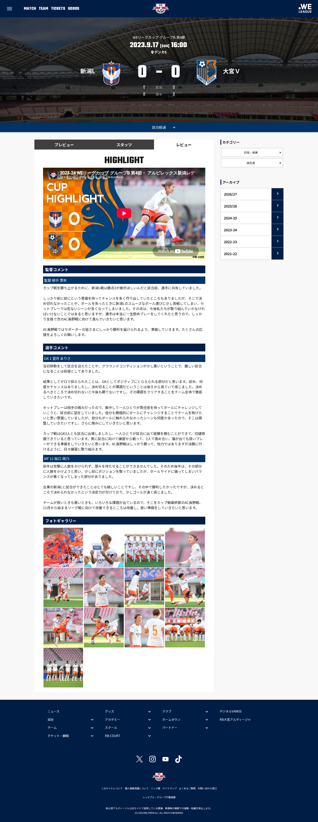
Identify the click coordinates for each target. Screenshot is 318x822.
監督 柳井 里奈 (55, 280)
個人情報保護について (137, 788)
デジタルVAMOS (231, 711)
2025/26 (230, 206)
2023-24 (230, 229)
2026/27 (230, 194)
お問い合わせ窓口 (207, 788)
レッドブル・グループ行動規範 (159, 797)
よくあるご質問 (187, 788)
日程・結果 (251, 152)
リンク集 (155, 788)
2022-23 (230, 241)
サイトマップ (169, 788)
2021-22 (230, 253)
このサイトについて (112, 788)
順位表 (251, 163)
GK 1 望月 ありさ (57, 358)
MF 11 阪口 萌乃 (56, 458)
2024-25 (230, 217)
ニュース (53, 711)
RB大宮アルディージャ (235, 719)
